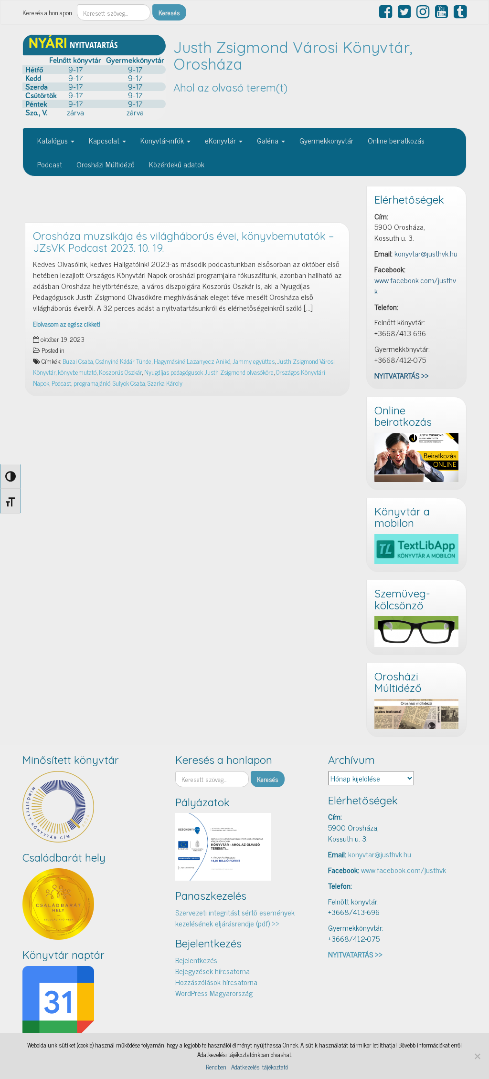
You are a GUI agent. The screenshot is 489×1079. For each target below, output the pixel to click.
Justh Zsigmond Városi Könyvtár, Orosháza (293, 55)
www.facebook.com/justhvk (415, 285)
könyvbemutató (77, 372)
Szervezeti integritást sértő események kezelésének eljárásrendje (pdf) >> (235, 917)
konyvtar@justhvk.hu (425, 253)
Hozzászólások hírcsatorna (216, 982)
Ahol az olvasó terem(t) (230, 87)
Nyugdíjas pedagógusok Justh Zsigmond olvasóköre (209, 372)
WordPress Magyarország (214, 993)
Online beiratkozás (396, 140)
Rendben (216, 1067)
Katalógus (53, 140)
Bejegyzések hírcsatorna (212, 971)
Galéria (268, 140)
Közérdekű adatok (176, 164)
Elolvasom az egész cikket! (66, 324)
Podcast (49, 164)
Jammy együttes (254, 361)
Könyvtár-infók (163, 140)
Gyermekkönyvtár (326, 140)
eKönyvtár (221, 140)
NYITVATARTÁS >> (401, 375)
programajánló (92, 383)
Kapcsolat (105, 140)
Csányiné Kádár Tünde (123, 361)
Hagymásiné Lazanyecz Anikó (192, 361)
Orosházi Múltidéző (105, 164)
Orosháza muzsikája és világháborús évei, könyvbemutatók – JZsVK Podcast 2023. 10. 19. (183, 242)
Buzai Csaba (78, 361)
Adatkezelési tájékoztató (259, 1067)
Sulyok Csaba (129, 383)
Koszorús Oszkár (120, 372)
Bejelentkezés (196, 960)
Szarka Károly (165, 383)
